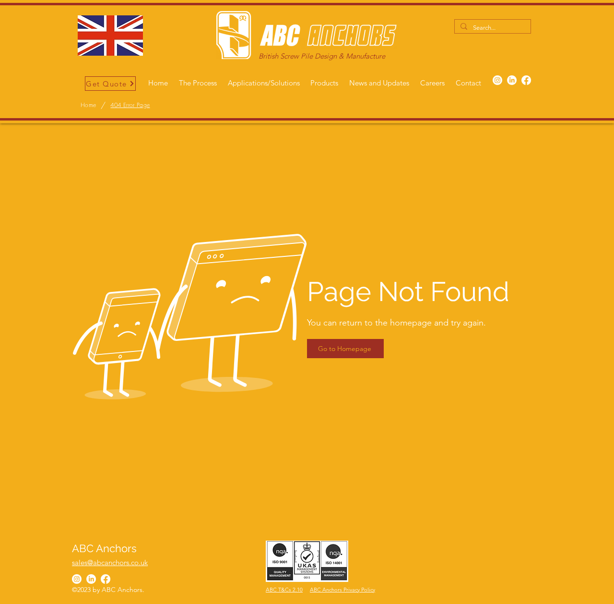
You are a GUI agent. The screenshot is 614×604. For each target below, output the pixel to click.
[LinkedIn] (512, 80)
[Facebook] (526, 80)
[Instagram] (497, 80)
